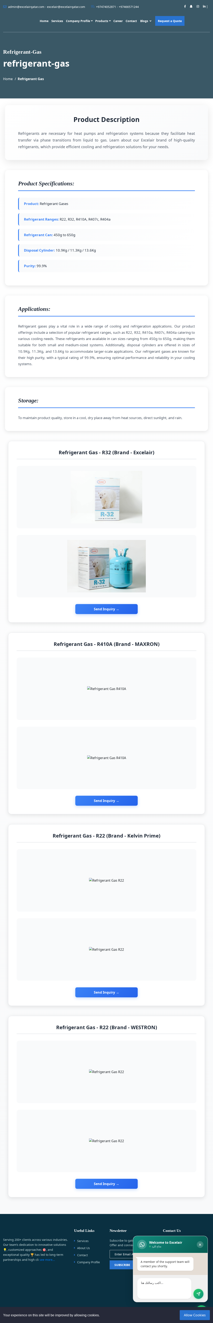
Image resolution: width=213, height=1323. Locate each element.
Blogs (144, 21)
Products (101, 21)
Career (118, 21)
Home (44, 21)
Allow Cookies (195, 1315)
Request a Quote (170, 21)
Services (57, 21)
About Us (83, 1248)
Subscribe (122, 1265)
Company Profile (78, 21)
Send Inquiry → (106, 609)
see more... (47, 1260)
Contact (131, 21)
